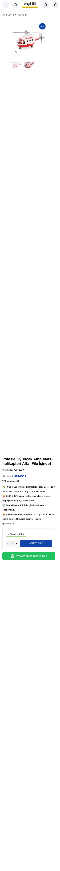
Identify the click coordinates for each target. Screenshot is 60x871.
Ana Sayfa (8, 14)
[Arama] (16, 5)
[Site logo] (30, 4)
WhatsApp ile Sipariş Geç (31, 555)
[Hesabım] (46, 5)
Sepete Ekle (36, 543)
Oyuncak (22, 14)
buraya (12, 519)
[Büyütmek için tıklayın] (16, 52)
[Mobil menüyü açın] (6, 5)
